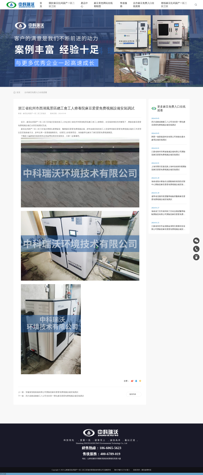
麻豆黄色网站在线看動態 (103, 5)
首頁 (41, 5)
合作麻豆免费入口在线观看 (143, 5)
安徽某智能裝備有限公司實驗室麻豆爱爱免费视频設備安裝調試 (52, 392)
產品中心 (84, 5)
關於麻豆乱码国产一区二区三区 (62, 5)
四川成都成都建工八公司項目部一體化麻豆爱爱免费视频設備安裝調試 (55, 396)
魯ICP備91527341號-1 (122, 470)
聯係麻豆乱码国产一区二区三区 (174, 5)
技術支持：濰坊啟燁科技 (142, 470)
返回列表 (132, 394)
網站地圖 (3, 474)
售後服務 (123, 5)
